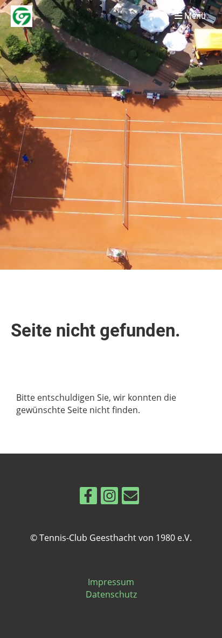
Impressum (111, 582)
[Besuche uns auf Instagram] (109, 497)
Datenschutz (111, 594)
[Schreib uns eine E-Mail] (130, 497)
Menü (194, 16)
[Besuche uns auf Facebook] (88, 497)
